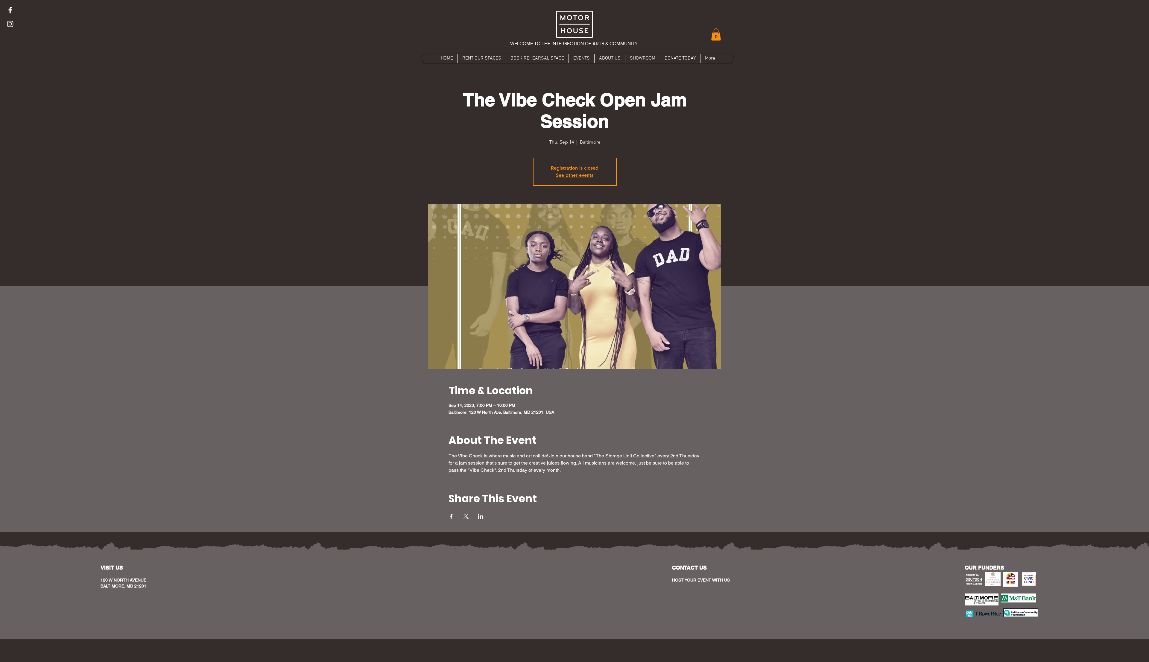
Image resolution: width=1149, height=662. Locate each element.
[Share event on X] (466, 516)
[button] (716, 34)
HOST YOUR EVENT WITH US (701, 580)
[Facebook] (10, 10)
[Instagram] (10, 24)
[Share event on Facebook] (451, 516)
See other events (574, 175)
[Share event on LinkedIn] (481, 516)
